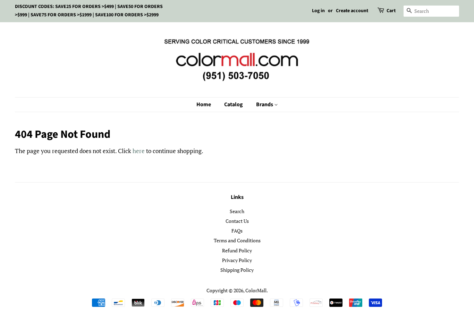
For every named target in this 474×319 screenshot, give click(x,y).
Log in (318, 10)
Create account (352, 10)
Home (203, 104)
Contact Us (237, 221)
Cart (391, 10)
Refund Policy (237, 250)
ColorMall (255, 290)
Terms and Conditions (237, 240)
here (139, 151)
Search (237, 211)
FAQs (237, 230)
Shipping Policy (237, 270)
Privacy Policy (237, 260)
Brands (265, 104)
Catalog (233, 104)
